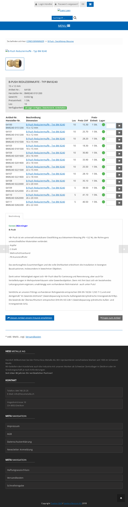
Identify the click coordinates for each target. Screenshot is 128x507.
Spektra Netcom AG (73, 503)
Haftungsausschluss (18, 470)
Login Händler (45, 4)
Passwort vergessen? (68, 4)
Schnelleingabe (15, 485)
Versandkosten (33, 336)
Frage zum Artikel (111, 317)
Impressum (13, 426)
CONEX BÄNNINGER (35, 41)
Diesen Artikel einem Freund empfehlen (31, 317)
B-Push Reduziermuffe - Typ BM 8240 (45, 124)
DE (83, 4)
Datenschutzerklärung (19, 441)
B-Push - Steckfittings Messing (61, 41)
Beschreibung (14, 216)
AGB (9, 434)
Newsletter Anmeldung (20, 449)
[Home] (64, 10)
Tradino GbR (56, 503)
